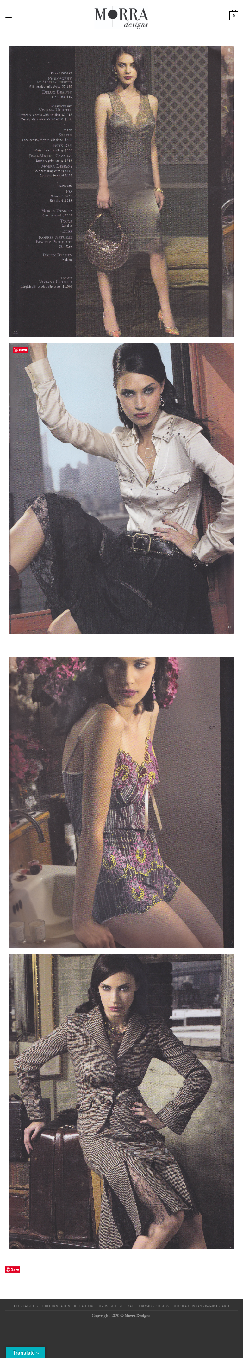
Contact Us (26, 1306)
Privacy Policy (154, 1306)
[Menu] (8, 15)
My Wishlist (110, 1306)
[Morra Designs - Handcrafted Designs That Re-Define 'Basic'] (121, 16)
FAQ (131, 1306)
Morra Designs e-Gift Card (201, 1306)
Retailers (84, 1306)
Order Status (56, 1306)
